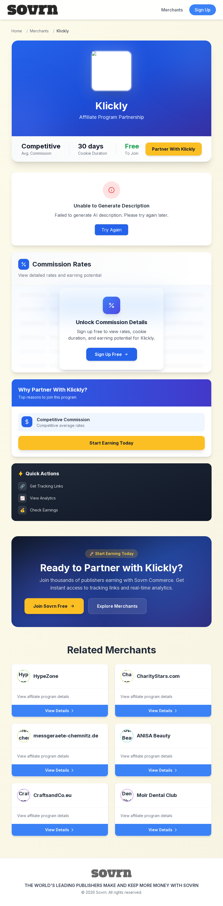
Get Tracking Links (41, 486)
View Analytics (38, 498)
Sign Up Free (108, 354)
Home (16, 31)
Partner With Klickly (173, 149)
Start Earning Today (111, 443)
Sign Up (202, 10)
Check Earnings (39, 510)
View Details (57, 710)
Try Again (111, 229)
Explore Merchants (117, 606)
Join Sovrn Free (50, 606)
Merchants (172, 10)
